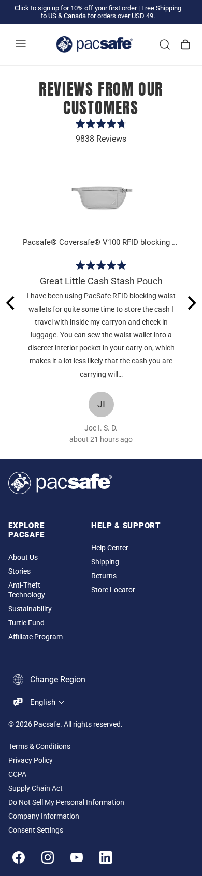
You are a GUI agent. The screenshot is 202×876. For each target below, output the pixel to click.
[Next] (190, 302)
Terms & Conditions (39, 746)
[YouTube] (76, 857)
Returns (104, 576)
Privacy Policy (30, 760)
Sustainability (30, 609)
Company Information (43, 816)
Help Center (109, 548)
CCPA (17, 774)
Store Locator (113, 590)
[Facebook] (18, 857)
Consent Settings (35, 830)
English (42, 702)
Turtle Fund (26, 623)
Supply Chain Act (35, 788)
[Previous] (11, 302)
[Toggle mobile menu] (20, 44)
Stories (19, 571)
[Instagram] (47, 857)
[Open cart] (185, 44)
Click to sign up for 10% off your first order (76, 8)
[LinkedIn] (105, 857)
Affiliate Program (35, 637)
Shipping (105, 562)
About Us (23, 557)
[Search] (164, 44)
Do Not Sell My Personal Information (66, 802)
